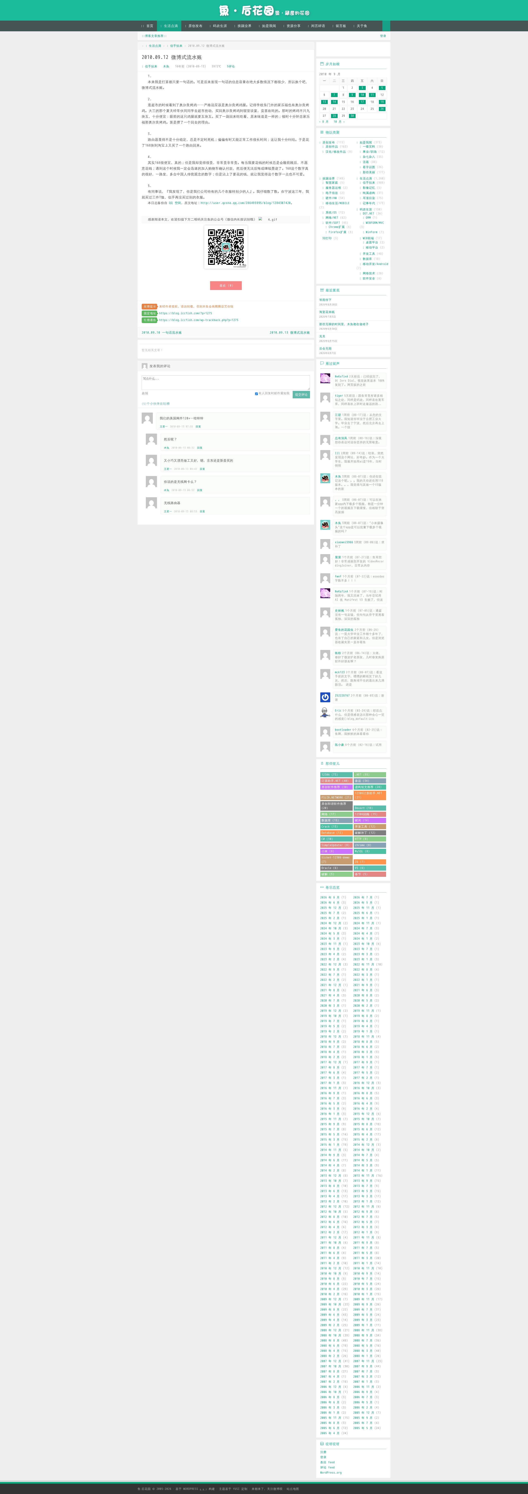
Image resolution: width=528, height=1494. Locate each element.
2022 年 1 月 (363, 980)
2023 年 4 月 (330, 954)
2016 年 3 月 (330, 1109)
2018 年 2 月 (330, 1057)
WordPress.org (331, 1472)
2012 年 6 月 (330, 1222)
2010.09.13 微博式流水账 (290, 332)
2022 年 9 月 (330, 969)
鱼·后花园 (144, 1489)
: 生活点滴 (169, 26)
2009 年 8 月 (330, 1309)
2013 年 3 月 (363, 1196)
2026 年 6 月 (330, 902)
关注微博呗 (275, 1489)
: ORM (367, 217)
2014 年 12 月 (363, 1145)
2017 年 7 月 (363, 1067)
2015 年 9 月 (330, 1124)
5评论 (231, 66)
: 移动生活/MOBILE (336, 203)
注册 (323, 1452)
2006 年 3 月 (330, 1407)
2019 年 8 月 (363, 1016)
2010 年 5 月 (363, 1284)
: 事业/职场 (368, 152)
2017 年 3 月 (330, 1078)
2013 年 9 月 (363, 1181)
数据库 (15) (330, 820)
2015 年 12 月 (363, 1114)
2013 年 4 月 (330, 1196)
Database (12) (332, 833)
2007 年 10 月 (330, 1366)
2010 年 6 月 (330, 1284)
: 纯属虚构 (367, 193)
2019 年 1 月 (363, 1031)
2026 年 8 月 (330, 897)
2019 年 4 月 (363, 1026)
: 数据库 (365, 259)
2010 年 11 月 (363, 1268)
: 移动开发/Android (373, 264)
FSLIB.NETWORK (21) (336, 797)
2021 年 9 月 (363, 985)
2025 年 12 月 (330, 908)
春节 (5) (361, 874)
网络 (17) (329, 814)
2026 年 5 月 (363, 902)
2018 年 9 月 (330, 1042)
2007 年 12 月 (330, 1361)
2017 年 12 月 (330, 1062)
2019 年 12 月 (330, 1011)
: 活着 (364, 162)
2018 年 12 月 (330, 1036)
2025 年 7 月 (330, 913)
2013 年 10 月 (330, 1181)
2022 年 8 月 (363, 969)
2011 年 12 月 (330, 1237)
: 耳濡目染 (367, 198)
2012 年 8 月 (330, 1217)
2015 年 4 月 (363, 1134)
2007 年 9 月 (363, 1366)
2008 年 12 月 (330, 1330)
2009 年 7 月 (363, 1309)
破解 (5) (328, 874)
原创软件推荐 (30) (335, 787)
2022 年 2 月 (330, 980)
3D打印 (327, 238)
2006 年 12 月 (330, 1387)
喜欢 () (226, 285)
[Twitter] (359, 49)
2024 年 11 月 (363, 923)
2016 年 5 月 (330, 1103)
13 (324, 102)
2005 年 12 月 (363, 1412)
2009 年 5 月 (363, 1315)
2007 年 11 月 (363, 1361)
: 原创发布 (194, 26)
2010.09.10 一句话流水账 (162, 332)
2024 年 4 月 (363, 933)
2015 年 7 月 (330, 1129)
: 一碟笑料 (367, 146)
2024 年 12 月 (330, 923)
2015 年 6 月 (363, 1129)
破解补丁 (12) (365, 833)
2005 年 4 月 (330, 1433)
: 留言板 (339, 26)
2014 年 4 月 (330, 1165)
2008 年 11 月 (363, 1330)
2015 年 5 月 (330, 1134)
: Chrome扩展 (335, 227)
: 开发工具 (367, 254)
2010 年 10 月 (330, 1273)
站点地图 (293, 1489)
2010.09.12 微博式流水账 (172, 57)
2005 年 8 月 (330, 1423)
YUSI (236, 1489)
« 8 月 (324, 121)
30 (352, 116)
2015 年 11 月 (330, 1119)
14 (334, 102)
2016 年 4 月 (363, 1103)
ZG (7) (360, 862)
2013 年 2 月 (330, 1201)
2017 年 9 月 (363, 1062)
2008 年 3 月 (363, 1351)
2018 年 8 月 (363, 1042)
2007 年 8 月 (330, 1371)
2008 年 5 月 (363, 1345)
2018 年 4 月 (330, 1052)
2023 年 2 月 (330, 959)
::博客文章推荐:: (154, 36)
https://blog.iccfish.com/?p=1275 (185, 313)
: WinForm (370, 232)
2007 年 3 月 (363, 1376)
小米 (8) (328, 851)
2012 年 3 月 (363, 1227)
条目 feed (327, 1462)
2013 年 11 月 (363, 1175)
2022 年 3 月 (363, 975)
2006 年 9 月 (363, 1392)
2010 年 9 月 (363, 1273)
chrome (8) (363, 845)
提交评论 (301, 394)
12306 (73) (330, 774)
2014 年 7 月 (363, 1155)
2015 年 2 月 (363, 1139)
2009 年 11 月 (363, 1299)
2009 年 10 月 (330, 1304)
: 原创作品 (330, 146)
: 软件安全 (367, 278)
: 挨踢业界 (243, 26)
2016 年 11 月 (330, 1088)
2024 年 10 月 (330, 928)
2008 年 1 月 (363, 1356)
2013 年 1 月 (363, 1201)
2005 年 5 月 (363, 1428)
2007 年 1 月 (363, 1382)
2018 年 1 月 (363, 1057)
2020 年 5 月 (363, 1000)
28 (334, 116)
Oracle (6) (330, 868)
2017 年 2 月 (363, 1078)
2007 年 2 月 (330, 1382)
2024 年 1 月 (363, 938)
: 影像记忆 (367, 188)
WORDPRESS (195, 1489)
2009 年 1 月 (363, 1325)
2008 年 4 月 (330, 1351)
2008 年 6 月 (330, 1345)
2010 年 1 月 (363, 1294)
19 (382, 102)
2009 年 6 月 (330, 1315)
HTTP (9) (361, 839)
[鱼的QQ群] (347, 49)
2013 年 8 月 (330, 1186)
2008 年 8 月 (330, 1340)
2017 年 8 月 (330, 1067)
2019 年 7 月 (330, 1021)
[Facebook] (371, 49)
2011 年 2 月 (330, 1263)
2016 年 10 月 (363, 1088)
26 (382, 109)
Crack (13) (330, 826)
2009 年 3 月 (363, 1320)
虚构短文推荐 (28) (368, 787)
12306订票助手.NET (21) (368, 795)
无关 (322, 336)
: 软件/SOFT (331, 223)
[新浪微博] (323, 49)
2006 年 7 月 (363, 1397)
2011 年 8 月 (330, 1248)
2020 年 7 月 (330, 1000)
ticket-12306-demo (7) (336, 860)
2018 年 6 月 (363, 1047)
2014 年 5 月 (363, 1160)
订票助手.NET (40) (335, 781)
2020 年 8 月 (363, 995)
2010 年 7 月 (363, 1279)
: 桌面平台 (370, 242)
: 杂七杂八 (367, 157)
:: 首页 (147, 26)
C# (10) (327, 839)
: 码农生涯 (218, 26)
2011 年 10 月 (330, 1242)
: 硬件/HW (329, 198)
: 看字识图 (367, 167)
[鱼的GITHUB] (335, 49)
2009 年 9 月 (363, 1304)
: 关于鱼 (360, 26)
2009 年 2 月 (330, 1325)
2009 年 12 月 (330, 1299)
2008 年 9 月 (363, 1335)
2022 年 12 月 (330, 964)
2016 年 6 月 (363, 1098)
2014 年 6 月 (330, 1160)
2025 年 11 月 (363, 908)
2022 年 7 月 (330, 975)
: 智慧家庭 (330, 182)
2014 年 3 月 (363, 1165)
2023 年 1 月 (363, 959)
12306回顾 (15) (366, 814)
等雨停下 (325, 300)
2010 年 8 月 (330, 1279)
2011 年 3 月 (363, 1258)
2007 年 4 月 (330, 1376)
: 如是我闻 (267, 26)
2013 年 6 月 (330, 1191)
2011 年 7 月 (363, 1248)
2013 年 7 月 (363, 1186)
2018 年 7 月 (330, 1047)
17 (362, 102)
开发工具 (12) (365, 826)
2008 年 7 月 (363, 1340)
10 (362, 95)
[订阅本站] (383, 49)
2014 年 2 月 (330, 1170)
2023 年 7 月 (363, 949)
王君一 (164, 426)
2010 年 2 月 (330, 1294)
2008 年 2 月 (330, 1356)
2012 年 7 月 (363, 1217)
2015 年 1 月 (330, 1145)
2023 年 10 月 (363, 944)
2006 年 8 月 (330, 1397)
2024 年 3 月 (330, 938)
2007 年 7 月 (363, 1371)
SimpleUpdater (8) (336, 845)
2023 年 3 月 (363, 954)
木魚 (166, 66)
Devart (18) (364, 808)
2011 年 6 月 (330, 1253)
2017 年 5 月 (363, 1072)
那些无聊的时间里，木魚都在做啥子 (344, 324)
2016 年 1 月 (330, 1114)
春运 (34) (362, 781)
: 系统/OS (329, 212)
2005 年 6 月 (330, 1428)
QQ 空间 (175, 203)
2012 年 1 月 (363, 1232)
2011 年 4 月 (330, 1258)
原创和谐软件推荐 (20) (334, 806)
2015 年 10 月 (363, 1119)
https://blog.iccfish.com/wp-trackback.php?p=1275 (198, 320)
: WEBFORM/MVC (373, 223)
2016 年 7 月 (330, 1098)
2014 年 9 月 (330, 1155)
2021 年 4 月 (330, 995)
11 (372, 95)
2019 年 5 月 (330, 1026)
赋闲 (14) (362, 820)
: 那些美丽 (367, 172)
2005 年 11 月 (330, 1418)
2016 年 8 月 (363, 1093)
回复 (198, 426)
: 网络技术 (367, 273)
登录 (383, 36)
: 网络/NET (330, 217)
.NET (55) (362, 774)
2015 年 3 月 (330, 1139)
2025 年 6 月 (363, 913)
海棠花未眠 (327, 312)
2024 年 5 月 (330, 933)
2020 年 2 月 (363, 1005)
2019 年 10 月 (330, 1016)
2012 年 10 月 (330, 1212)
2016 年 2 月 (363, 1109)
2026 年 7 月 (363, 897)
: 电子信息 (330, 193)
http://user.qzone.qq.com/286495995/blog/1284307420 (246, 203)
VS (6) (360, 868)
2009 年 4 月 (330, 1320)
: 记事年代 (367, 203)
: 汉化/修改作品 (334, 152)
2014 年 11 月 (330, 1150)
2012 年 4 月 (330, 1227)
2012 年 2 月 (330, 1232)
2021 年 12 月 (330, 985)
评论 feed (327, 1467)
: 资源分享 (292, 26)
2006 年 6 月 (330, 1402)
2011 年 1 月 (363, 1263)
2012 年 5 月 (363, 1222)
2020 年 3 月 (330, 1005)
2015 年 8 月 (363, 1124)
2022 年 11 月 (363, 964)
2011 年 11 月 (363, 1237)
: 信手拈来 (175, 46)
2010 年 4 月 (330, 1289)
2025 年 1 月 (363, 918)
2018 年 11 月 (363, 1036)
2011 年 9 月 (363, 1242)
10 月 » (339, 121)
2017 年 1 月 (330, 1083)
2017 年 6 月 (330, 1072)
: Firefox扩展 (335, 232)
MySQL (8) (362, 851)
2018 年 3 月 (363, 1052)
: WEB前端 (366, 238)
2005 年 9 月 (363, 1418)
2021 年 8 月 (330, 990)
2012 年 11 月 (363, 1206)
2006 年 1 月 (330, 1412)
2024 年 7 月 (363, 928)
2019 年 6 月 (363, 1021)
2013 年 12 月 (330, 1175)
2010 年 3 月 (363, 1289)
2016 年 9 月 (330, 1093)
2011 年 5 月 (363, 1253)
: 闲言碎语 (316, 26)
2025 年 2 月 (330, 918)
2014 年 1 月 (363, 1170)
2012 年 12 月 (330, 1206)
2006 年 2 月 (363, 1407)
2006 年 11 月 (363, 1387)
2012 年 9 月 (363, 1212)
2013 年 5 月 (363, 1191)
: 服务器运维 (331, 188)
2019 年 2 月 (330, 1031)
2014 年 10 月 (363, 1150)
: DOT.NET (366, 213)
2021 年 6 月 (363, 990)
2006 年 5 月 (363, 1402)
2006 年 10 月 (330, 1392)
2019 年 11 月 (363, 1011)
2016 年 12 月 (363, 1083)
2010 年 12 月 (330, 1268)
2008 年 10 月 (330, 1335)
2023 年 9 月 (330, 949)
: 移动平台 (370, 247)
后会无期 (325, 348)
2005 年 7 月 (363, 1423)
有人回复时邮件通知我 (274, 393)
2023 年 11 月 (330, 944)
